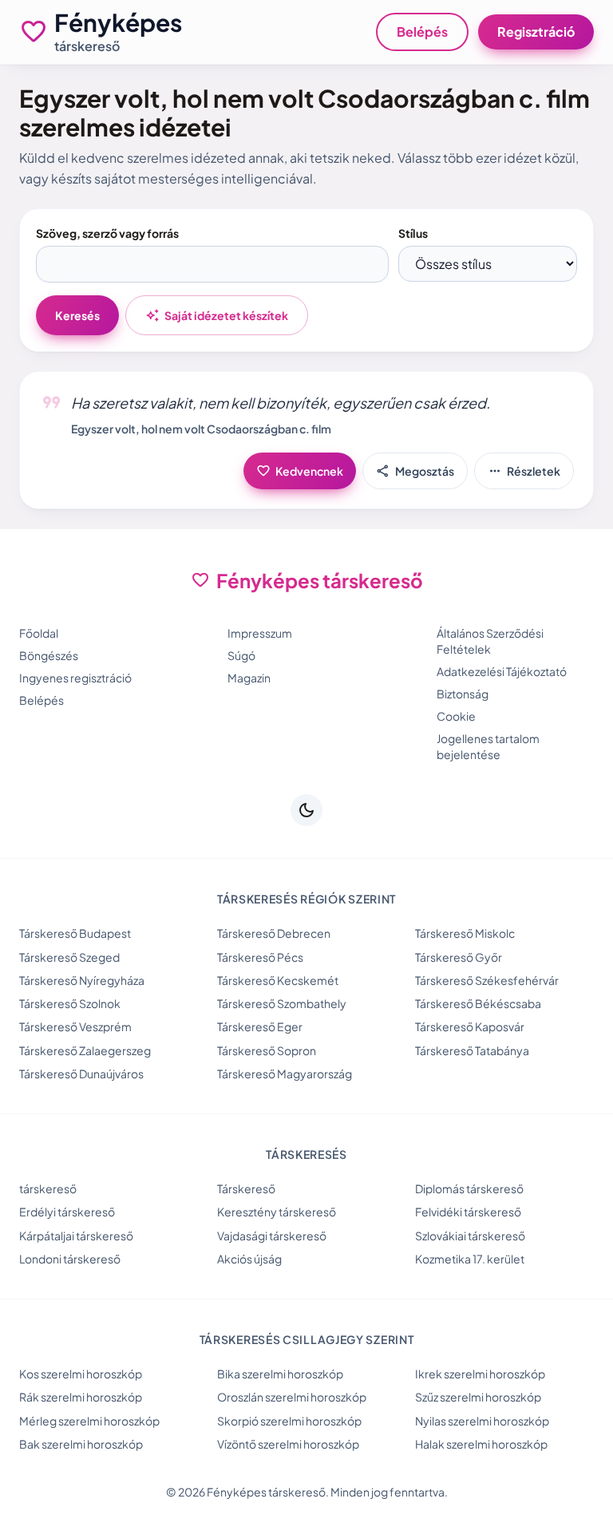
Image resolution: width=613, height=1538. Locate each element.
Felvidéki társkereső (468, 1211)
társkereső (48, 1188)
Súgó (241, 655)
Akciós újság (249, 1258)
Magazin (249, 677)
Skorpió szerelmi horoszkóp (289, 1420)
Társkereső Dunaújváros (81, 1073)
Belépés (422, 31)
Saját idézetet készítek (216, 315)
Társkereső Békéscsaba (478, 1003)
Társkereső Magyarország (284, 1073)
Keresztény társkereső (276, 1211)
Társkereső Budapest (75, 933)
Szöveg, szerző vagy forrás (107, 233)
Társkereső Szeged (69, 957)
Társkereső (246, 1188)
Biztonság (462, 693)
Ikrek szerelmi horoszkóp (480, 1373)
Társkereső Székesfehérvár (487, 980)
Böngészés (48, 655)
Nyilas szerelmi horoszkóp (482, 1420)
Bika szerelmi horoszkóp (280, 1373)
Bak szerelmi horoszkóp (81, 1444)
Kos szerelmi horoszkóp (80, 1373)
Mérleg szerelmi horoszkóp (89, 1420)
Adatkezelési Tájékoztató (502, 671)
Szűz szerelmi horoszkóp (478, 1397)
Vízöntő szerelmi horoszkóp (288, 1444)
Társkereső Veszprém (75, 1026)
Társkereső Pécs (260, 957)
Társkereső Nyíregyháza (81, 980)
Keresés (77, 315)
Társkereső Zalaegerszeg (85, 1050)
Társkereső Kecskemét (277, 980)
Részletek (524, 471)
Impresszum (259, 633)
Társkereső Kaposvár (469, 1026)
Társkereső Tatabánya (472, 1050)
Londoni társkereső (70, 1258)
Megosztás (415, 471)
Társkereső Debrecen (273, 933)
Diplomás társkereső (469, 1188)
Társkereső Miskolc (465, 933)
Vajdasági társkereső (271, 1235)
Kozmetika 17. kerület (469, 1258)
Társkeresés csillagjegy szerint (307, 1339)
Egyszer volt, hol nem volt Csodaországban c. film (201, 428)
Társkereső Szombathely (281, 1003)
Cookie (456, 716)
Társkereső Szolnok (70, 1003)
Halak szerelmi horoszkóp (481, 1444)
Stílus (413, 233)
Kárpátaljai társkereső (76, 1235)
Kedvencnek (299, 471)
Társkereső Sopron (266, 1050)
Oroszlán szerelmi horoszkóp (291, 1397)
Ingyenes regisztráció (75, 677)
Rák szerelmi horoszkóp (80, 1397)
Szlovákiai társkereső (470, 1235)
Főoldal (38, 633)
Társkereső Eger (260, 1026)
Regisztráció (536, 31)
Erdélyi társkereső (67, 1211)
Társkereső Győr (458, 957)
